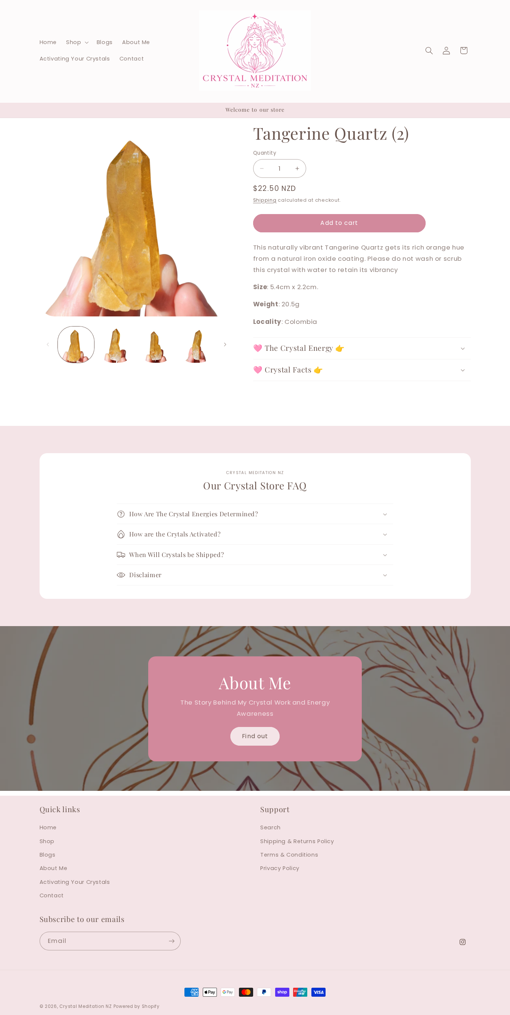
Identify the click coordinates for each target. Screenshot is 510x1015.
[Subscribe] (171, 941)
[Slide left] (48, 344)
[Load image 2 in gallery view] (116, 345)
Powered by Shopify (136, 1006)
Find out (255, 735)
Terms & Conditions (289, 854)
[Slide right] (225, 344)
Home (48, 827)
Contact (52, 895)
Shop (47, 841)
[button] (77, 42)
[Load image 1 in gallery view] (76, 345)
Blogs (48, 854)
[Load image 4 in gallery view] (196, 345)
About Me (54, 868)
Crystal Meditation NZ (85, 1006)
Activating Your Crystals (75, 882)
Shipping (265, 200)
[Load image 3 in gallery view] (156, 345)
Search (270, 827)
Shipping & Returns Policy (297, 841)
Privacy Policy (279, 868)
